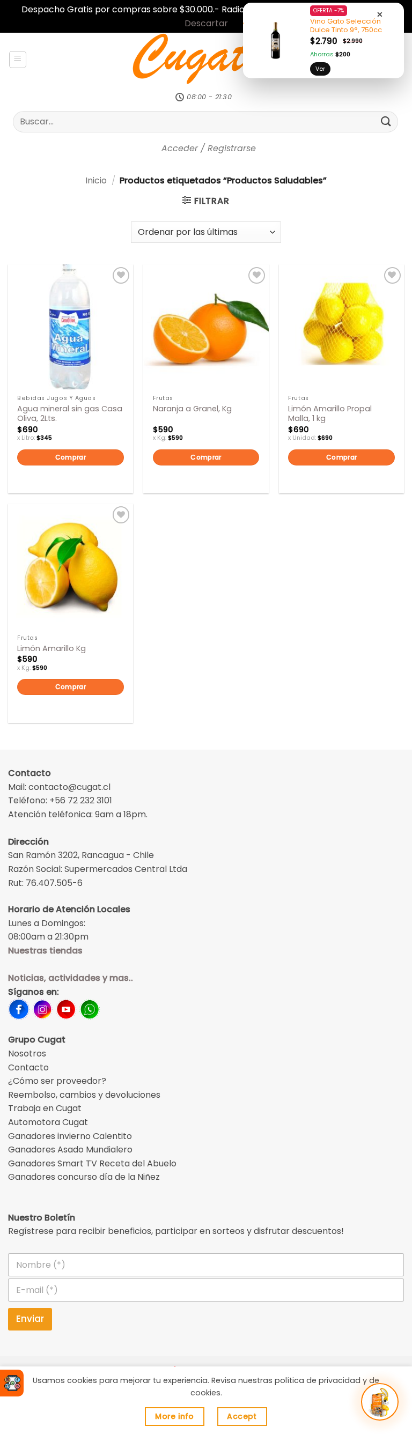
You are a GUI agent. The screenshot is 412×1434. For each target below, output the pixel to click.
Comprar (70, 457)
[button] (17, 59)
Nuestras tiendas (45, 950)
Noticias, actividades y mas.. (70, 978)
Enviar (30, 1318)
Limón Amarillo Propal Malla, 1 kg (330, 414)
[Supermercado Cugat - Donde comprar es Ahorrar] (206, 59)
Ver (320, 68)
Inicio (96, 180)
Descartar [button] (206, 23)
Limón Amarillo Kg (51, 649)
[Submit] (386, 121)
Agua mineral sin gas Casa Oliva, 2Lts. (69, 414)
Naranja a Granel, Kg (192, 409)
